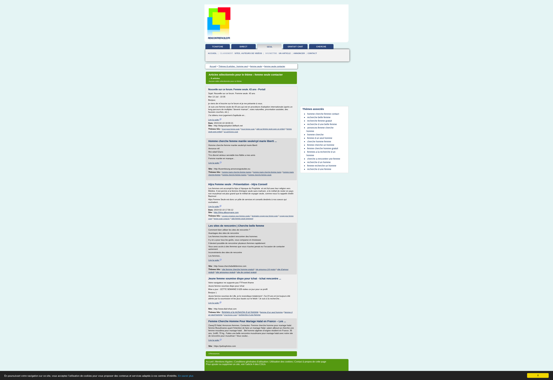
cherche (321, 47)
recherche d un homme (319, 162)
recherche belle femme (319, 117)
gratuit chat (295, 47)
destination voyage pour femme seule (265, 216)
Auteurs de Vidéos (251, 53)
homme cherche (315, 134)
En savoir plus (185, 376)
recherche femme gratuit (319, 121)
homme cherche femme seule (259, 175)
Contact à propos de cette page (310, 361)
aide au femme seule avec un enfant (270, 129)
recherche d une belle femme (322, 124)
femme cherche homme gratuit (322, 148)
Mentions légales (224, 361)
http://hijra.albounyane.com (226, 212)
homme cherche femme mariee (234, 175)
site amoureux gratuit (225, 272)
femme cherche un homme (320, 145)
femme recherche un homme (321, 165)
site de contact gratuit (246, 272)
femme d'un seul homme (271, 312)
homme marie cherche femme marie (267, 172)
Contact (312, 53)
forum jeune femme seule (230, 129)
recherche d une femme (250, 315)
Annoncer (299, 53)
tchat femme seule (230, 315)
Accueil (212, 53)
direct (243, 47)
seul (269, 47)
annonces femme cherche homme (320, 129)
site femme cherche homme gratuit (238, 269)
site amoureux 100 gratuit (265, 269)
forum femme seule (248, 129)
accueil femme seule (231, 132)
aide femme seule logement (242, 219)
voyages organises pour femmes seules (236, 216)
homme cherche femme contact (323, 114)
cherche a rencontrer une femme (323, 159)
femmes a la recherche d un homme (240, 312)
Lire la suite (213, 120)
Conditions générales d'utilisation (251, 361)
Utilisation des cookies (281, 361)
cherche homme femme (319, 141)
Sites (237, 53)
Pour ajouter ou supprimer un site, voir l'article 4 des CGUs (236, 364)
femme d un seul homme (319, 138)
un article (285, 53)
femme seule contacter (222, 219)
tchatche (217, 47)
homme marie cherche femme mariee (236, 172)
